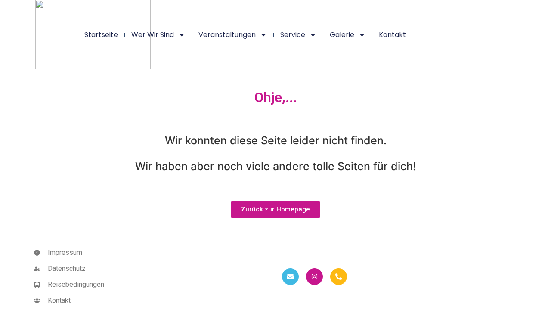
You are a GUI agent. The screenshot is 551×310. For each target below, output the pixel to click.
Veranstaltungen (227, 35)
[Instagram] (314, 276)
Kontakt (392, 35)
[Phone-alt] (338, 276)
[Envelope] (290, 276)
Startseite (101, 35)
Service (292, 35)
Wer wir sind (152, 35)
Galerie (342, 35)
